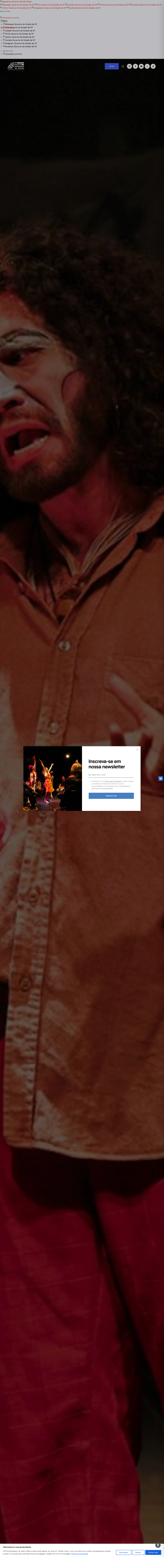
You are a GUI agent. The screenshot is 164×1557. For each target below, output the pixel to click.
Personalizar (123, 1552)
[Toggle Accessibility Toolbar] (158, 1545)
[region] (82, 1550)
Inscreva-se (111, 796)
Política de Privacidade (79, 1554)
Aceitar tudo (153, 1552)
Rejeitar (138, 1552)
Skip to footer (7, 27)
